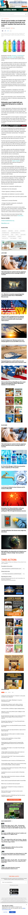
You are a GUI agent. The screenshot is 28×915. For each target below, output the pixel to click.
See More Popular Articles (14, 799)
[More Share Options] (11, 31)
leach (16, 34)
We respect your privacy (14, 885)
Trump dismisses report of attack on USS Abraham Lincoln (13, 760)
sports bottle (17, 35)
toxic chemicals (22, 35)
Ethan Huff (8, 28)
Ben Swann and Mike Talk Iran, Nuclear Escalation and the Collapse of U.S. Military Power (13, 834)
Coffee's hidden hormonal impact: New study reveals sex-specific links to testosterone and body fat (13, 752)
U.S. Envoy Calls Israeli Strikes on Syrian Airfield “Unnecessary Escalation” (10, 739)
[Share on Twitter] (8, 31)
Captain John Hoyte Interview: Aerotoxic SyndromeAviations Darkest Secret (10, 868)
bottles (13, 33)
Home (2, 18)
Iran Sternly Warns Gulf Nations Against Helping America (12, 708)
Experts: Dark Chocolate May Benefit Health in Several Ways (13, 780)
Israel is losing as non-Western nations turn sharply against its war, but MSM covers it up (12, 340)
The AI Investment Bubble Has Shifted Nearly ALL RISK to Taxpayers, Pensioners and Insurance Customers (14, 854)
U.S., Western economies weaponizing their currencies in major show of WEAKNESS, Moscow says (12, 295)
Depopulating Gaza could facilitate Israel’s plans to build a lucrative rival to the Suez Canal (13, 361)
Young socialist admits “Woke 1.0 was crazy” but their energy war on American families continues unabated (13, 764)
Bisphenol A (6, 18)
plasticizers (22, 34)
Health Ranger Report (6, 821)
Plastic (18, 34)
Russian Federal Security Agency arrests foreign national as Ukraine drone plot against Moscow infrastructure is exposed (13, 717)
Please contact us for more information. (8, 580)
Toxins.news (20, 215)
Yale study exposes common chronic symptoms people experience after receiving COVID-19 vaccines (13, 273)
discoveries (16, 33)
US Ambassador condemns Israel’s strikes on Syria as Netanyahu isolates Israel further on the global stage (12, 705)
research (12, 35)
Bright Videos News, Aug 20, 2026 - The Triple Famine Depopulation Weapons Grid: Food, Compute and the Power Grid (13, 861)
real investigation (8, 35)
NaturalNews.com (5, 223)
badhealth (5, 33)
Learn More (5, 912)
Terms (6, 898)
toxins (20, 238)
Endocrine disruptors (5, 34)
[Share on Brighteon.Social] (2, 31)
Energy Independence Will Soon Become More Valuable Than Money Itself (12, 848)
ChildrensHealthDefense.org (7, 220)
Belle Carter (8, 338)
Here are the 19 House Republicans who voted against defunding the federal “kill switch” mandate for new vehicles (13, 383)
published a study (11, 57)
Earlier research (16, 161)
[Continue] (25, 882)
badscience (9, 33)
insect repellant (11, 34)
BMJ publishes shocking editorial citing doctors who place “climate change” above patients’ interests (13, 553)
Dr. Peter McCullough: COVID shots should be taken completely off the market (13, 467)
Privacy (3, 898)
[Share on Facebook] (5, 31)
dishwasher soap (22, 33)
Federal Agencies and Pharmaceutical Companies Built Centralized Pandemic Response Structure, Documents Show (12, 743)
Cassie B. (7, 270)
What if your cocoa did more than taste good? (10, 783)
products (2, 35)
